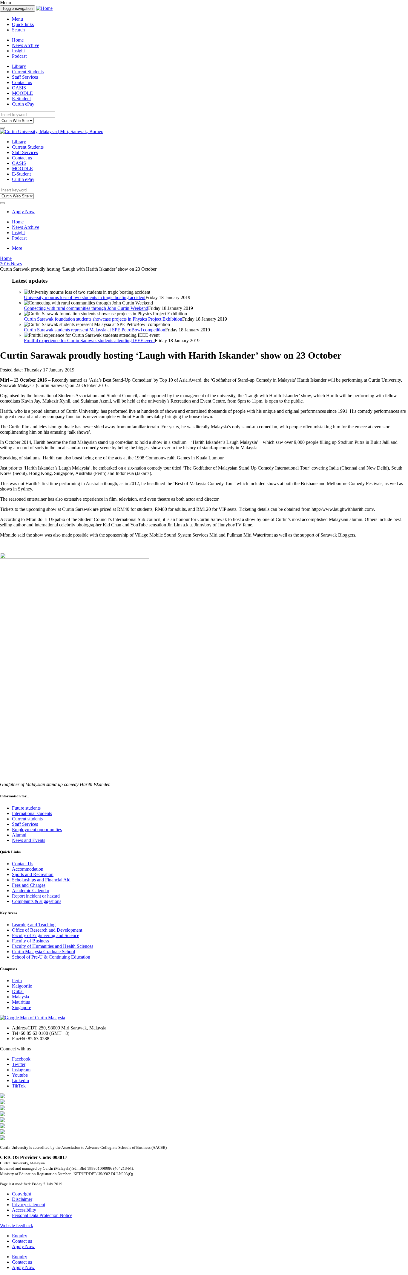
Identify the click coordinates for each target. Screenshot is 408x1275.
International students (32, 813)
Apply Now (23, 211)
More (17, 248)
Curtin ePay (23, 103)
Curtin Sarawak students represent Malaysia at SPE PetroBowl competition (94, 329)
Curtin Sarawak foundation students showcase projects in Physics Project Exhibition (103, 319)
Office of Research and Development (47, 930)
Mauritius (21, 1002)
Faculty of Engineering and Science (45, 935)
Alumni (19, 834)
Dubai (18, 991)
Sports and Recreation (32, 874)
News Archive (25, 45)
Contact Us (22, 863)
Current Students (28, 71)
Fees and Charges (28, 885)
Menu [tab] (17, 19)
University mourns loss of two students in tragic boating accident (84, 297)
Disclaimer (22, 1199)
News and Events (28, 840)
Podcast (19, 56)
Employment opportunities (37, 829)
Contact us (22, 82)
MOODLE (22, 93)
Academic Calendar (30, 890)
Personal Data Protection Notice (42, 1215)
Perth (17, 980)
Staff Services (25, 77)
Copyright (21, 1193)
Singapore (21, 1007)
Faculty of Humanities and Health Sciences (52, 946)
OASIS (19, 87)
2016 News (11, 263)
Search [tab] (18, 29)
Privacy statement (28, 1204)
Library (19, 66)
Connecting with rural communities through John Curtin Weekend (86, 308)
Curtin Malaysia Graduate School (43, 951)
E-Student (21, 98)
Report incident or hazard (36, 895)
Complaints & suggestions (36, 901)
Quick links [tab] (23, 24)
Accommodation (27, 869)
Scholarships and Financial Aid (41, 879)
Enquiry (19, 1235)
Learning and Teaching (34, 924)
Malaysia (20, 996)
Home (18, 39)
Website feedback (16, 1225)
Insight (18, 50)
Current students (27, 818)
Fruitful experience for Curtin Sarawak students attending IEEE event (89, 340)
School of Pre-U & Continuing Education (51, 956)
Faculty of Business (30, 940)
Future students (26, 808)
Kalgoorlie (22, 985)
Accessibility (24, 1209)
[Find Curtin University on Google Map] (32, 1017)
